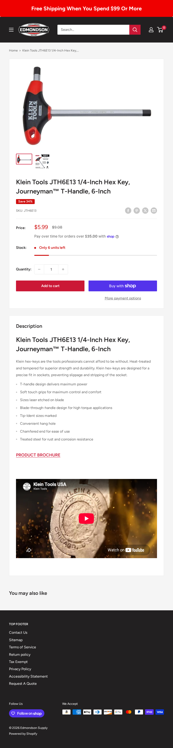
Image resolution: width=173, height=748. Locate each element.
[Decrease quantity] (39, 269)
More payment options (123, 298)
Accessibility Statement (28, 676)
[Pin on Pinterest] (137, 210)
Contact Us (18, 632)
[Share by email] (154, 210)
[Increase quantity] (63, 269)
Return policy (19, 654)
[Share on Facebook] (128, 210)
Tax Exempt (18, 662)
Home (13, 50)
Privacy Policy (20, 669)
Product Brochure (38, 455)
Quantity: (24, 269)
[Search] (135, 30)
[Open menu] (11, 29)
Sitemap (16, 640)
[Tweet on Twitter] (145, 210)
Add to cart (50, 286)
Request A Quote (23, 683)
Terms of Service (22, 647)
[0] (160, 29)
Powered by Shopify (23, 734)
